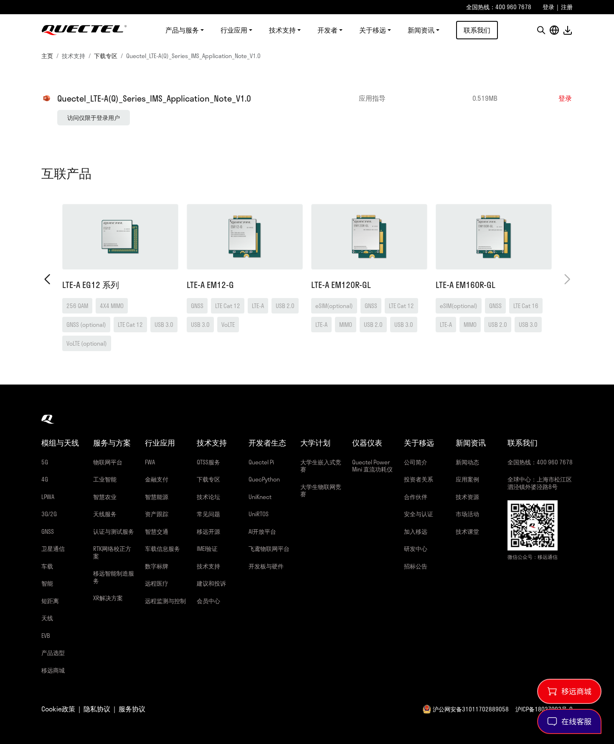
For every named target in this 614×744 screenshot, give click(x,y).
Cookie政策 (58, 709)
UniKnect (260, 496)
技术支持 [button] (282, 30)
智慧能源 (156, 496)
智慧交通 (156, 531)
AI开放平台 (262, 531)
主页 (47, 55)
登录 (548, 7)
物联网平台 (107, 462)
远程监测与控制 (165, 600)
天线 (47, 618)
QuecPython (264, 479)
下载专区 (105, 55)
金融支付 (156, 479)
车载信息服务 (162, 548)
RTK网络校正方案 (112, 552)
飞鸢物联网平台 (269, 548)
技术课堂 (467, 531)
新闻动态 (467, 462)
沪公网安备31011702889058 (471, 709)
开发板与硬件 (266, 566)
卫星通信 (53, 548)
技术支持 (208, 566)
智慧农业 (105, 496)
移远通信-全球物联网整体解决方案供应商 (84, 30)
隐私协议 (97, 709)
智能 (47, 583)
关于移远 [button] (372, 30)
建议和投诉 (211, 583)
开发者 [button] (327, 30)
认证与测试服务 (113, 531)
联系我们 (477, 30)
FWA (150, 462)
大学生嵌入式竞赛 (320, 466)
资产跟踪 (156, 514)
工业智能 (105, 479)
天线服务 (105, 514)
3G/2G (49, 514)
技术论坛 (208, 496)
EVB (45, 635)
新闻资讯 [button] (421, 30)
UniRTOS (259, 514)
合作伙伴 (415, 496)
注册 (567, 7)
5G (44, 462)
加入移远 (415, 531)
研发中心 (415, 548)
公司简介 (415, 462)
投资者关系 (418, 479)
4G (44, 479)
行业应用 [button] (234, 30)
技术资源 (467, 496)
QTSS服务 (208, 462)
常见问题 (208, 514)
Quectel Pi (261, 462)
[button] (541, 30)
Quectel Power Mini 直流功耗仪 (372, 466)
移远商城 (53, 670)
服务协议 (132, 709)
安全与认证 (418, 514)
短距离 (50, 600)
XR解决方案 (108, 598)
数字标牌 (156, 566)
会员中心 (208, 600)
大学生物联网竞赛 (320, 490)
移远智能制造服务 (113, 577)
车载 (47, 566)
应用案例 (467, 479)
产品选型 (53, 652)
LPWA (47, 496)
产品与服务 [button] (182, 30)
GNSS (47, 531)
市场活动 (467, 514)
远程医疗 (156, 583)
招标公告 (415, 566)
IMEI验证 (207, 548)
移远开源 (208, 531)
